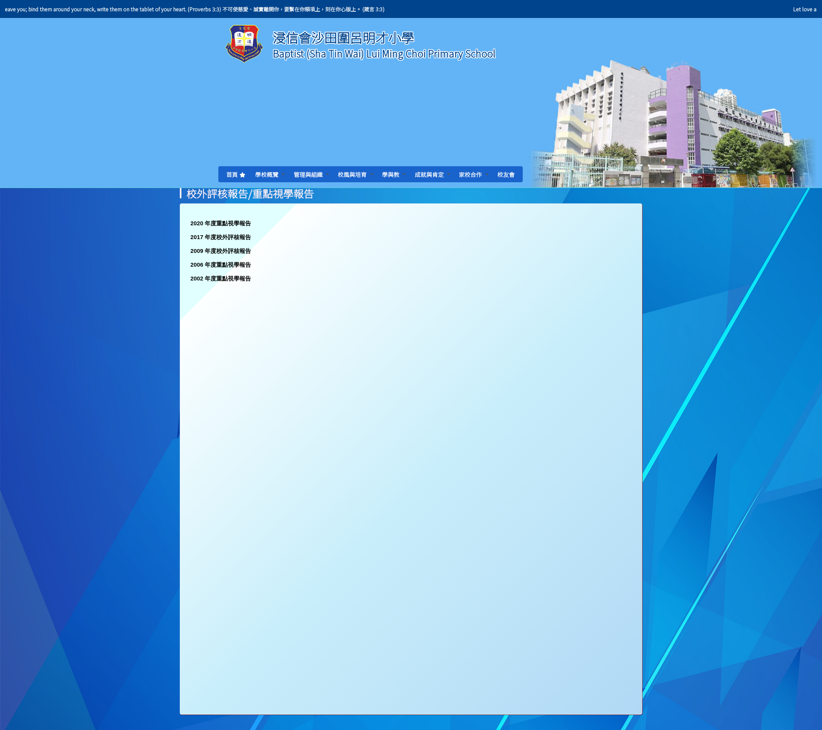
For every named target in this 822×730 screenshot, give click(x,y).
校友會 (506, 174)
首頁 (232, 174)
